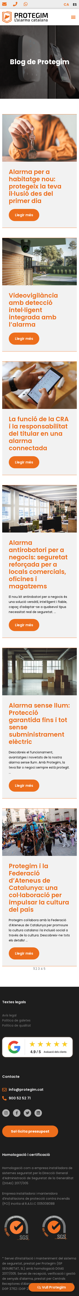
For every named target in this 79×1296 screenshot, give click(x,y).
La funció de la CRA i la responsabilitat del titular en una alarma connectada (39, 433)
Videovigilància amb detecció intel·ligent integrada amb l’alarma (33, 310)
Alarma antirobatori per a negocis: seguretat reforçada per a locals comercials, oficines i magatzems (38, 564)
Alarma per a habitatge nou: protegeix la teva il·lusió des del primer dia (35, 186)
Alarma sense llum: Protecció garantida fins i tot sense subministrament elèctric (39, 723)
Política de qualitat (16, 1025)
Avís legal (9, 1015)
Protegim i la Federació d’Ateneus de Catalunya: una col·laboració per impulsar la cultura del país (39, 888)
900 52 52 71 (20, 1098)
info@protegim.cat (26, 1089)
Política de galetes (16, 1020)
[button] (73, 17)
